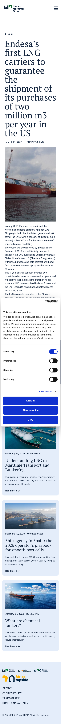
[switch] (53, 360)
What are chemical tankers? (22, 623)
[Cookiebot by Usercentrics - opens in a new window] (45, 302)
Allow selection (30, 410)
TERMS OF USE (11, 698)
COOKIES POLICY (11, 693)
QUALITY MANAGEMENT (16, 703)
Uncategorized (35, 533)
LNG (41, 142)
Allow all (30, 400)
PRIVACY (7, 688)
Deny (30, 419)
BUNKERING (33, 453)
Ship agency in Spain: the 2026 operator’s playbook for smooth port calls (28, 545)
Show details (45, 391)
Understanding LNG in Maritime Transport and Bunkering (27, 465)
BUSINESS (32, 142)
